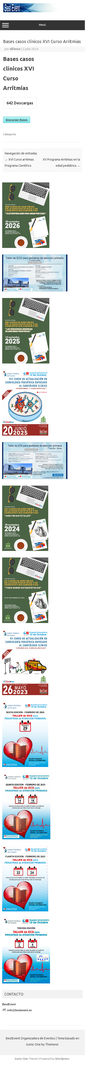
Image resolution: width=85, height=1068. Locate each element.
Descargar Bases (17, 120)
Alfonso (15, 49)
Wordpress (62, 1058)
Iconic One (21, 1058)
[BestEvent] (42, 11)
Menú (42, 24)
